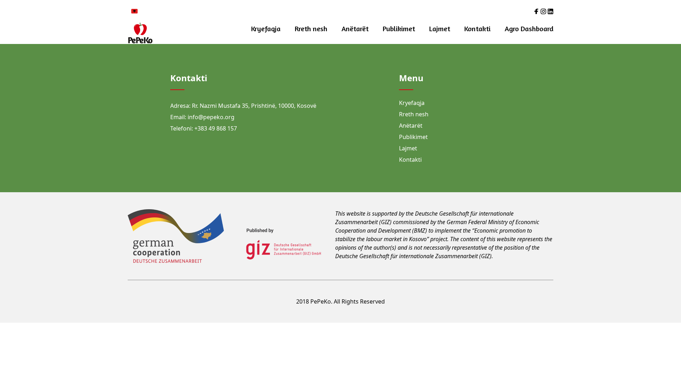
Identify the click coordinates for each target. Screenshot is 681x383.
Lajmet (439, 28)
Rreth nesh (311, 28)
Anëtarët (355, 28)
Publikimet (399, 28)
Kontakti (477, 28)
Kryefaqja (266, 28)
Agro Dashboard (529, 28)
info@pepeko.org (211, 117)
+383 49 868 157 (215, 128)
